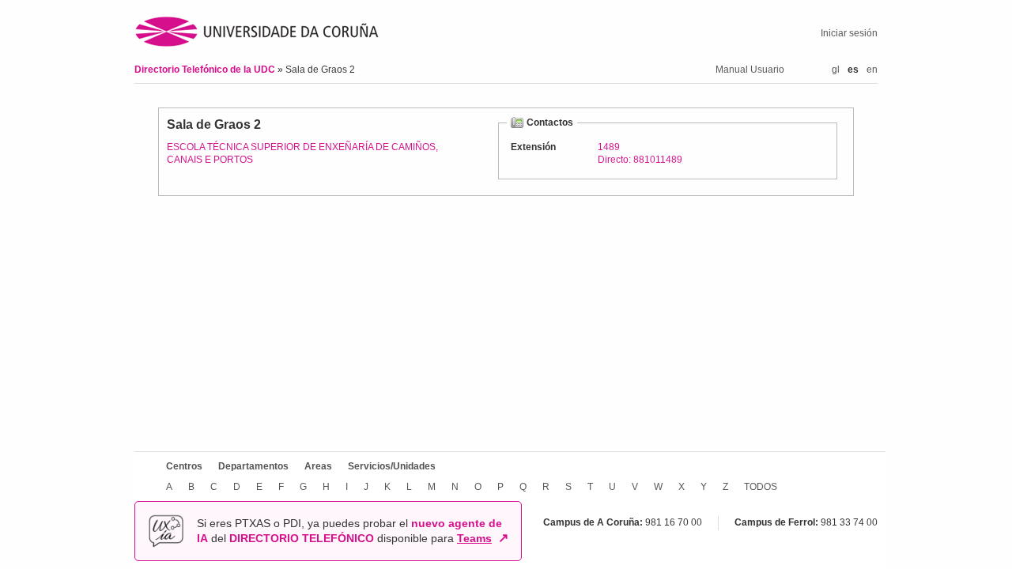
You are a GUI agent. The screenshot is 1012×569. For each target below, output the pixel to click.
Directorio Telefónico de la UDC (206, 69)
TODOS (760, 486)
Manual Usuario (750, 69)
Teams (474, 538)
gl (836, 69)
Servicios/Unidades (392, 466)
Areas (318, 466)
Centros (184, 466)
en (872, 69)
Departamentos (253, 466)
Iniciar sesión (849, 33)
